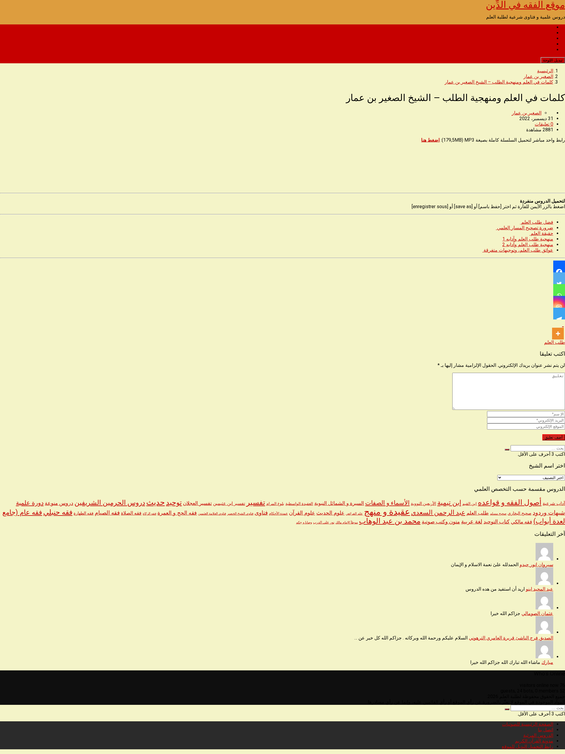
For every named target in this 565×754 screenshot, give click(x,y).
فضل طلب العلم (536, 222)
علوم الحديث (330, 513)
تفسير (255, 502)
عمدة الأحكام (278, 513)
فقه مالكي (521, 522)
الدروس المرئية (538, 38)
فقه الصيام (107, 513)
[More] (558, 329)
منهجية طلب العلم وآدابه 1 (527, 239)
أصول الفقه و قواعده (509, 502)
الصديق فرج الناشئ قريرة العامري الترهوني (511, 638)
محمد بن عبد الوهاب (390, 521)
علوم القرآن (302, 513)
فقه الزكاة (149, 514)
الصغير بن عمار (526, 113)
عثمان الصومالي (537, 613)
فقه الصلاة (131, 513)
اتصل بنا (545, 33)
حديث (155, 502)
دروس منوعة (59, 503)
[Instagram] (559, 302)
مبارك (547, 662)
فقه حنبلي (57, 512)
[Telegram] (559, 313)
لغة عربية (471, 521)
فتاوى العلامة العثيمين (212, 513)
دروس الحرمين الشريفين (109, 503)
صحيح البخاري (519, 513)
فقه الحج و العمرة (177, 513)
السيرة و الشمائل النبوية (339, 503)
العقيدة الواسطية (299, 503)
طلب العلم (554, 342)
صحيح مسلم (498, 513)
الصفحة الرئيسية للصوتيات (527, 27)
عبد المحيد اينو (539, 589)
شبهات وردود (549, 512)
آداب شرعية (554, 503)
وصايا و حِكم (304, 522)
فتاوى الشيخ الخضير (240, 513)
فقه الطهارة (84, 513)
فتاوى (261, 512)
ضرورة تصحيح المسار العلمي (524, 228)
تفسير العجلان (197, 503)
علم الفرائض (354, 514)
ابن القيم (469, 503)
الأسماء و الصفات (387, 502)
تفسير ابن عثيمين (229, 503)
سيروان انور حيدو (536, 564)
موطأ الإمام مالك (346, 522)
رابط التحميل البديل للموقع (527, 49)
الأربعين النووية (423, 503)
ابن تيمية (449, 503)
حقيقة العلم (541, 233)
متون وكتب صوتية (441, 522)
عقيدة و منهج (387, 512)
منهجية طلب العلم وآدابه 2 (527, 244)
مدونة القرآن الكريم (534, 44)
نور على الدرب (323, 522)
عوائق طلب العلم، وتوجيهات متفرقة (517, 250)
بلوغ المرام (275, 503)
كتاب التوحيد (496, 522)
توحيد (174, 502)
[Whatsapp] (559, 290)
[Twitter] (559, 278)
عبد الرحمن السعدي (438, 512)
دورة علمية (30, 502)
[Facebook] (559, 266)
